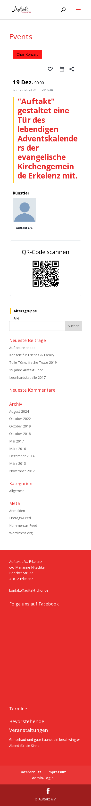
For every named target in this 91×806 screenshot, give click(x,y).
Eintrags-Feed (20, 518)
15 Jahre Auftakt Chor (26, 370)
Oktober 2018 (20, 433)
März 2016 (17, 448)
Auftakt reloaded (22, 347)
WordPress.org (21, 533)
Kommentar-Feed (23, 525)
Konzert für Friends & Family (31, 355)
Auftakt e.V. (24, 228)
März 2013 (17, 463)
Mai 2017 (16, 441)
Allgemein (17, 490)
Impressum (57, 772)
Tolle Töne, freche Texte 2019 (33, 362)
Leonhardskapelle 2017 (27, 377)
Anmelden (17, 510)
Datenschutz (30, 772)
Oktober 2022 (20, 418)
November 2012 (22, 471)
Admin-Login (43, 777)
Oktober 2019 (20, 426)
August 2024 (19, 411)
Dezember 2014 (21, 456)
